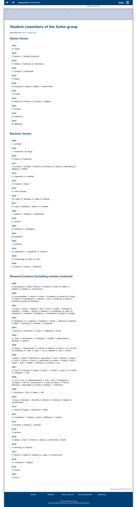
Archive (33, 494)
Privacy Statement (85, 494)
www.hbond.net (23, 2)
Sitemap (50, 494)
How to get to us (68, 494)
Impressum (102, 494)
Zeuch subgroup (28, 33)
